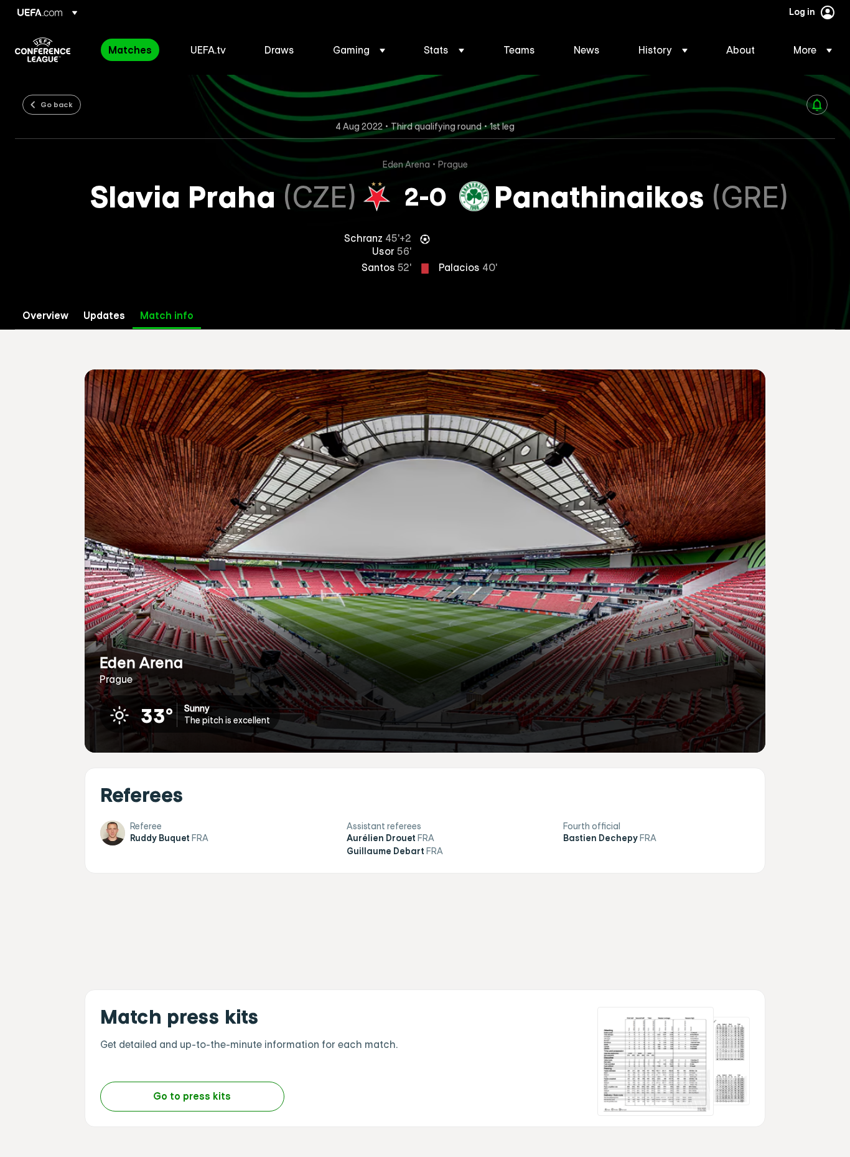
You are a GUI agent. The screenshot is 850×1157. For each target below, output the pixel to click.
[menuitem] (133, 50)
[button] (359, 50)
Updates (104, 315)
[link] (130, 50)
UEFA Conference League (42, 49)
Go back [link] (56, 104)
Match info (167, 315)
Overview (45, 315)
